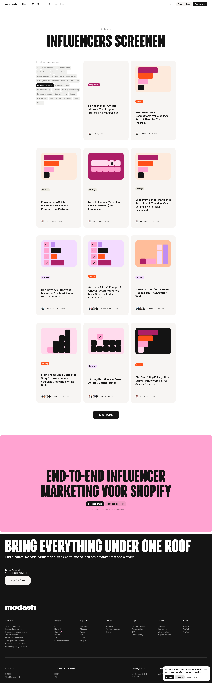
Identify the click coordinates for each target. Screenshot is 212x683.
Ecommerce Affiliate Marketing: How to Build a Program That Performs (56, 205)
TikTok (186, 632)
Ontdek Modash (43, 72)
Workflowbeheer (64, 67)
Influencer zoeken (60, 94)
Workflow (53, 98)
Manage (83, 629)
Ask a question (163, 632)
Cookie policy (137, 635)
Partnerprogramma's (45, 76)
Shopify (83, 641)
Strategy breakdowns (13, 629)
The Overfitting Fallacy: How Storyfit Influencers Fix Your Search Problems (152, 381)
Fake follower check (13, 626)
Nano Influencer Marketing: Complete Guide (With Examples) (104, 205)
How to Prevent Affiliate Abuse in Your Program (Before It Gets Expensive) (103, 109)
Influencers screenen (45, 85)
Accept (169, 677)
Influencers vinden (62, 85)
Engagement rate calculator (16, 632)
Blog (56, 626)
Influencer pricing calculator (16, 646)
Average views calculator (15, 641)
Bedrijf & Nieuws (65, 98)
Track (82, 632)
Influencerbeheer (58, 81)
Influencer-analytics (44, 94)
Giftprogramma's (43, 81)
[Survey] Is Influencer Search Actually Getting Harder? (105, 381)
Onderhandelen (73, 81)
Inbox (82, 638)
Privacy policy (137, 629)
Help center (162, 629)
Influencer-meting (43, 90)
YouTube (187, 629)
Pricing (63, 4)
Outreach (56, 90)
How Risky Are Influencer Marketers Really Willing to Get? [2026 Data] (57, 293)
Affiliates (109, 626)
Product (76, 98)
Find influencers (11, 635)
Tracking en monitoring (70, 90)
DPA (133, 632)
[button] (25, 4)
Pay (81, 635)
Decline (179, 677)
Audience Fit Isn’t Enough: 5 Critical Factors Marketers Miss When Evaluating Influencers (104, 292)
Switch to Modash (61, 641)
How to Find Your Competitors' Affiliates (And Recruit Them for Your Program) (152, 117)
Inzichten (45, 277)
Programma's (94, 85)
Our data (57, 635)
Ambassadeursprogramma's (65, 76)
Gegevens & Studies (58, 72)
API (38, 67)
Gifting (108, 632)
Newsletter (58, 629)
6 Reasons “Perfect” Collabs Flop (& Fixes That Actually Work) (152, 293)
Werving (40, 103)
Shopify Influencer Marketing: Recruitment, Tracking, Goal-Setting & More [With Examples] (153, 205)
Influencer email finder (14, 638)
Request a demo (164, 635)
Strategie (73, 94)
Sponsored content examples (17, 643)
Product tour (163, 626)
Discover (83, 626)
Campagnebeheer (49, 67)
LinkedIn (186, 626)
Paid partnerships (113, 629)
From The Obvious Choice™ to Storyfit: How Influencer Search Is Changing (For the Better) (58, 380)
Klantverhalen (42, 98)
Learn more (192, 677)
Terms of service (139, 626)
